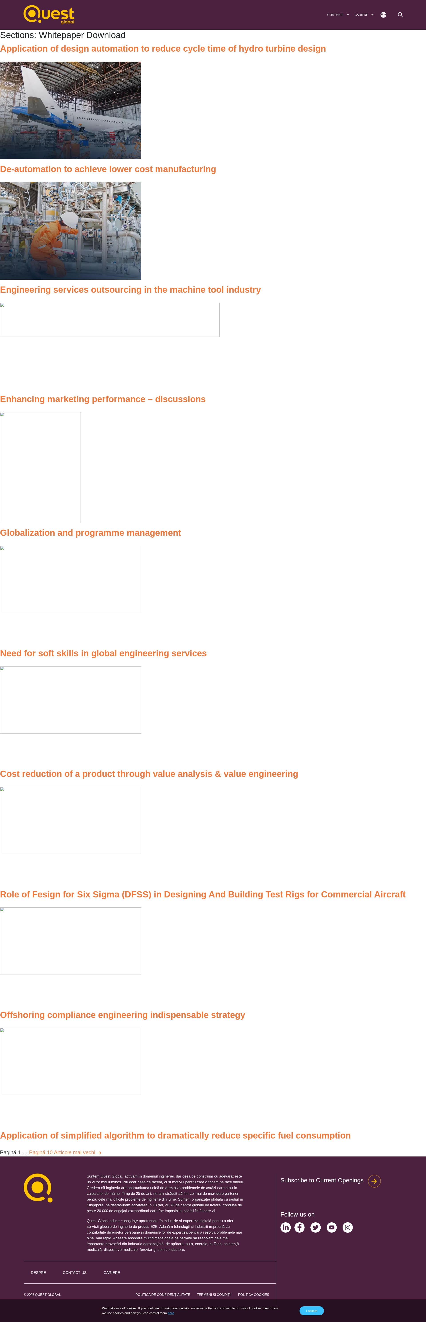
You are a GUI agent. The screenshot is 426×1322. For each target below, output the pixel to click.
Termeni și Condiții (214, 1295)
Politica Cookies (253, 1295)
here (171, 1313)
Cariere (112, 1272)
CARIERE (362, 15)
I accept (311, 1310)
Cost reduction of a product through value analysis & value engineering (149, 774)
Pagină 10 (41, 1152)
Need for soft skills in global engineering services (103, 653)
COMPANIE (335, 15)
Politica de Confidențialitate (163, 1295)
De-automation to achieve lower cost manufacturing (108, 169)
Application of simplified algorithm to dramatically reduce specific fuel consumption (175, 1135)
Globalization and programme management (90, 533)
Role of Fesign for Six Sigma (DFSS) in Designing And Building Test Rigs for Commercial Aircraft (203, 894)
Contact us (75, 1272)
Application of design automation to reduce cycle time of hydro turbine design (163, 48)
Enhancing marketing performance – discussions (103, 399)
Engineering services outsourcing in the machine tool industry (130, 289)
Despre (38, 1272)
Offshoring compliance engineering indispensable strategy (122, 1015)
